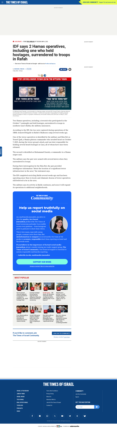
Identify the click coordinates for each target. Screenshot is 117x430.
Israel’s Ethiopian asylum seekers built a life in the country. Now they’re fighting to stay (35, 319)
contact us (49, 405)
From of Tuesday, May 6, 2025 (35, 41)
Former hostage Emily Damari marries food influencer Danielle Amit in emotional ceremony (35, 296)
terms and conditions (52, 391)
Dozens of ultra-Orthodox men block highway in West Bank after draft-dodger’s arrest (13, 404)
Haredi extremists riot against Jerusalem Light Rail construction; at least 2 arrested (13, 414)
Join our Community (90, 2)
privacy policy (50, 393)
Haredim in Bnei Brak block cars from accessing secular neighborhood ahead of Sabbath (13, 395)
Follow (29, 69)
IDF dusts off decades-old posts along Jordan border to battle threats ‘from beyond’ (48, 296)
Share (64, 69)
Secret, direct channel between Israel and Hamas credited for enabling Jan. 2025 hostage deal (22, 296)
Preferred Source (50, 63)
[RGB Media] (60, 426)
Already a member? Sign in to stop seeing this (42, 266)
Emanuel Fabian (19, 69)
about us (48, 396)
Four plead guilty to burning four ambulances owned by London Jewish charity (22, 318)
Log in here (67, 337)
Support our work (42, 261)
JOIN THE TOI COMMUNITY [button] (61, 333)
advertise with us (51, 399)
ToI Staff (6, 399)
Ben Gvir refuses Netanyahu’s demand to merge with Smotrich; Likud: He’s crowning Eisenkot (61, 319)
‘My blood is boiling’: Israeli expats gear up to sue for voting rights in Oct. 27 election (61, 296)
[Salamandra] (74, 426)
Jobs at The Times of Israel (53, 402)
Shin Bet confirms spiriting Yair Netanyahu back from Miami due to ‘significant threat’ (48, 318)
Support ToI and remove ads (107, 2)
